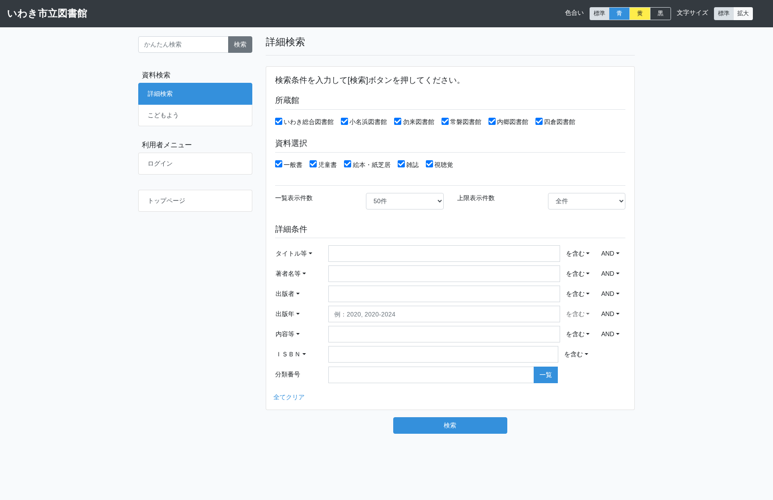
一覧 (545, 374)
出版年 (285, 313)
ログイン (160, 163)
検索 (240, 44)
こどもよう (163, 115)
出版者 (285, 293)
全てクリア (289, 397)
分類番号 (287, 374)
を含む (575, 253)
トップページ (166, 200)
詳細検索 (160, 93)
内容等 (285, 334)
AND (607, 253)
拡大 (743, 13)
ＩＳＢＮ (288, 354)
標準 (599, 13)
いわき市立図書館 (47, 13)
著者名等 (288, 273)
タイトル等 (291, 253)
